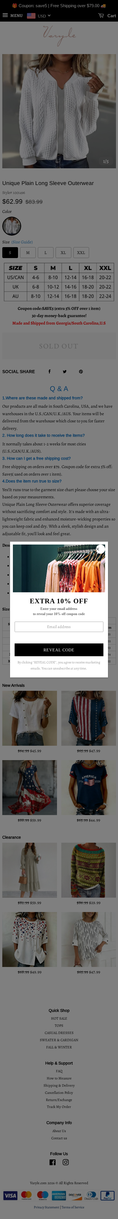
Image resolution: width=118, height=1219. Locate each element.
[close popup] (100, 549)
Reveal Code (59, 650)
